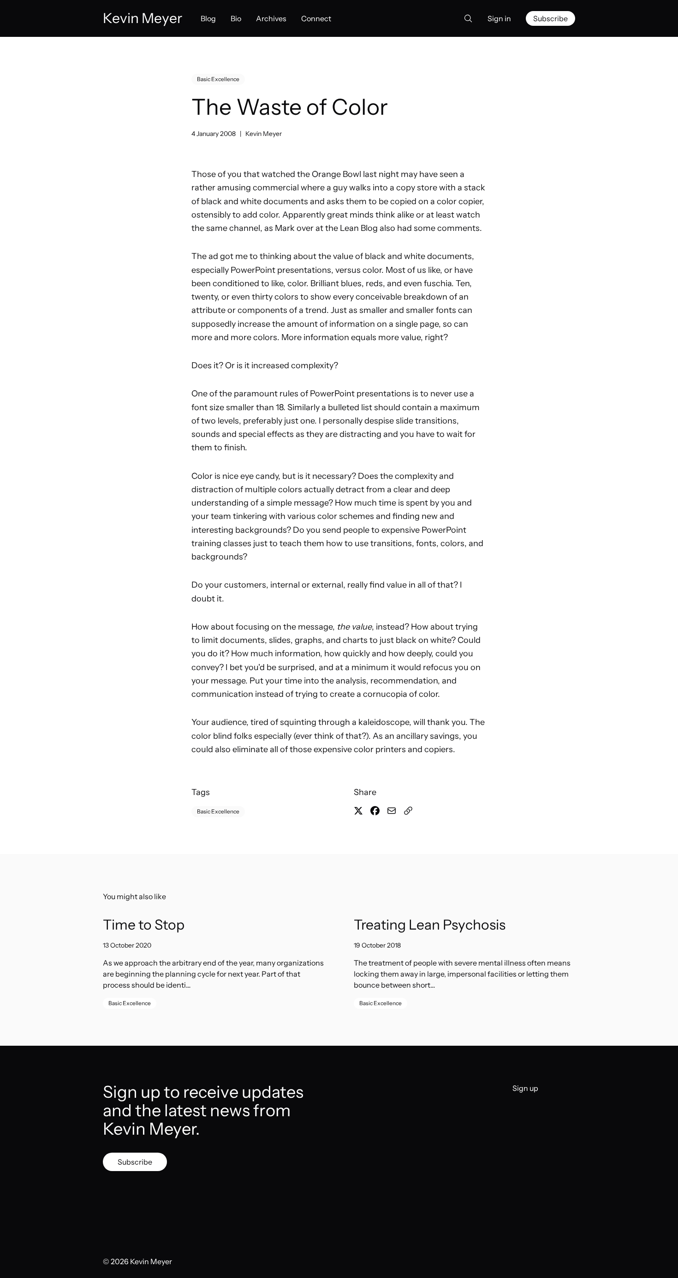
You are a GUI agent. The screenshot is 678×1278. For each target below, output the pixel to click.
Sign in (499, 18)
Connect (316, 18)
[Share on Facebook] (375, 810)
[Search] (465, 18)
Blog (208, 18)
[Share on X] (358, 810)
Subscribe (550, 18)
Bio (236, 18)
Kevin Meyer (263, 134)
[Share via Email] (391, 810)
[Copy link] (408, 810)
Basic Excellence (218, 79)
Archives (271, 18)
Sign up (525, 1088)
